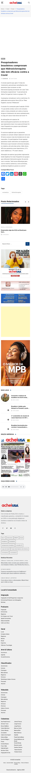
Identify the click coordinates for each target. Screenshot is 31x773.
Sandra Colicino (18, 747)
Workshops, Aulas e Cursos (8, 679)
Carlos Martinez (5, 728)
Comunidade (8, 227)
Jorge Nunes (17, 726)
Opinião (16, 735)
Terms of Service (25, 762)
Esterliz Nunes (5, 743)
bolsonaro (9, 538)
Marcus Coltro (18, 728)
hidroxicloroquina (16, 192)
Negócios (3, 614)
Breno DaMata (5, 726)
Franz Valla (4, 746)
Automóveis (4, 666)
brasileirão (12, 541)
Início (4, 762)
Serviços (3, 677)
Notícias (3, 602)
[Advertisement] (15, 33)
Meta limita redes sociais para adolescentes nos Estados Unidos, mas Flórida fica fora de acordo (15, 564)
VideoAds (4, 690)
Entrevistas (4, 611)
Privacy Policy (17, 762)
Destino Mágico (5, 739)
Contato (16, 764)
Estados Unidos (19, 560)
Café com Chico (5, 623)
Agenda (3, 654)
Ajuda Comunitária (6, 618)
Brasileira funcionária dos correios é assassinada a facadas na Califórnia (19, 427)
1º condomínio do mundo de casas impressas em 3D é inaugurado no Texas (20, 417)
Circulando (4, 732)
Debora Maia (4, 737)
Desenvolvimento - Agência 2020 (15, 770)
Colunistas (5, 719)
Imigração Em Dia (5, 752)
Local (26, 560)
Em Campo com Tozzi (7, 616)
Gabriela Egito (4, 748)
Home (2, 9)
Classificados (6, 663)
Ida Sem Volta (4, 750)
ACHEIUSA (5, 78)
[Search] (29, 2)
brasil (21, 538)
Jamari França (18, 721)
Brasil (12, 9)
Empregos (3, 670)
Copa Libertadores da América (19, 549)
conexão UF (19, 545)
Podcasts (4, 607)
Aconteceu (4, 652)
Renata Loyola (18, 745)
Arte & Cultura (6, 650)
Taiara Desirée (18, 749)
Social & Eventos (5, 657)
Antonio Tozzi (4, 723)
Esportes (13, 578)
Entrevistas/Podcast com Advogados (11, 600)
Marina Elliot (17, 730)
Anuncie (3, 683)
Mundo (3, 638)
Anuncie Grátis (10, 762)
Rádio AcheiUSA (5, 620)
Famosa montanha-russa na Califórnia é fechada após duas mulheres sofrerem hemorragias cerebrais (13, 573)
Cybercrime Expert (6, 735)
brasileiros (4, 541)
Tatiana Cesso (18, 751)
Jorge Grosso (17, 723)
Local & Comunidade (9, 590)
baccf (3, 538)
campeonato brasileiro (8, 545)
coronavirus (5, 552)
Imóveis (3, 668)
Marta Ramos (17, 732)
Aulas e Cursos (5, 708)
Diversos (3, 706)
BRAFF (16, 538)
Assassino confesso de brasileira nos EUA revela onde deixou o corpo (19, 397)
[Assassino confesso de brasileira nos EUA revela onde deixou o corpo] (5, 398)
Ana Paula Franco (5, 721)
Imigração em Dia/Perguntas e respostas (12, 598)
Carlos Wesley (5, 578)
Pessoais (3, 681)
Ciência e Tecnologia (7, 560)
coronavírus (5, 192)
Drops (2, 741)
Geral (7, 9)
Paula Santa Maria (19, 737)
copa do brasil (5, 549)
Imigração (5, 595)
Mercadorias (4, 672)
